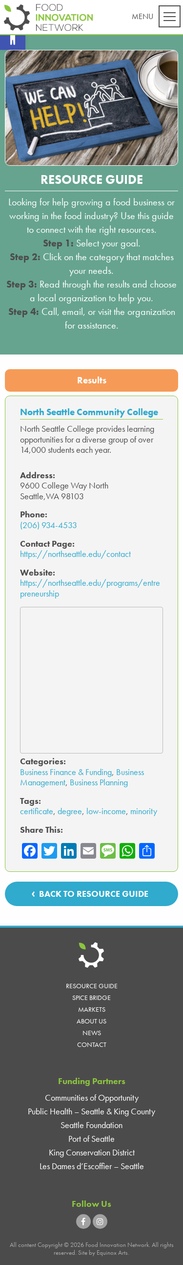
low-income (106, 811)
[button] (12, 37)
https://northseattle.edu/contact (75, 553)
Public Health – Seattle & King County (91, 1111)
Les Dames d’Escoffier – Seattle (92, 1166)
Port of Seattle (91, 1138)
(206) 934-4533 (48, 525)
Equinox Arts (112, 1252)
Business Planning (99, 782)
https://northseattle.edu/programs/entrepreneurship (90, 588)
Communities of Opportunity (92, 1097)
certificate (36, 811)
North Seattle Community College (89, 412)
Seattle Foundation (91, 1125)
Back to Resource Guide (93, 893)
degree (70, 811)
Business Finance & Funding (66, 771)
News (91, 1032)
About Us (91, 1021)
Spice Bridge (91, 997)
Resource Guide (92, 985)
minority (143, 811)
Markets (91, 1009)
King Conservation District (92, 1152)
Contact (91, 1044)
